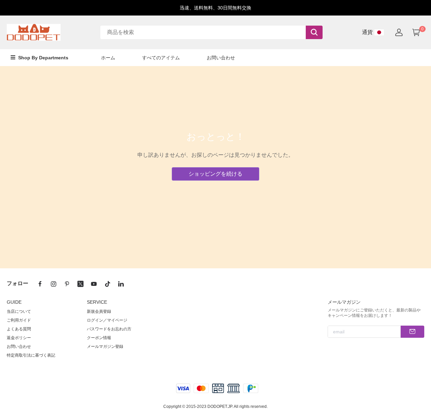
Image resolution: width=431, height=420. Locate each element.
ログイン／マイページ (107, 320)
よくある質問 (19, 329)
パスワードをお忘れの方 (109, 329)
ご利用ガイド (19, 320)
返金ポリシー (19, 337)
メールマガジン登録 (105, 346)
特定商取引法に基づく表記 (31, 355)
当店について (19, 311)
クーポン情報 (99, 337)
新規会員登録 (99, 311)
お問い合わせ (19, 346)
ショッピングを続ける (215, 174)
